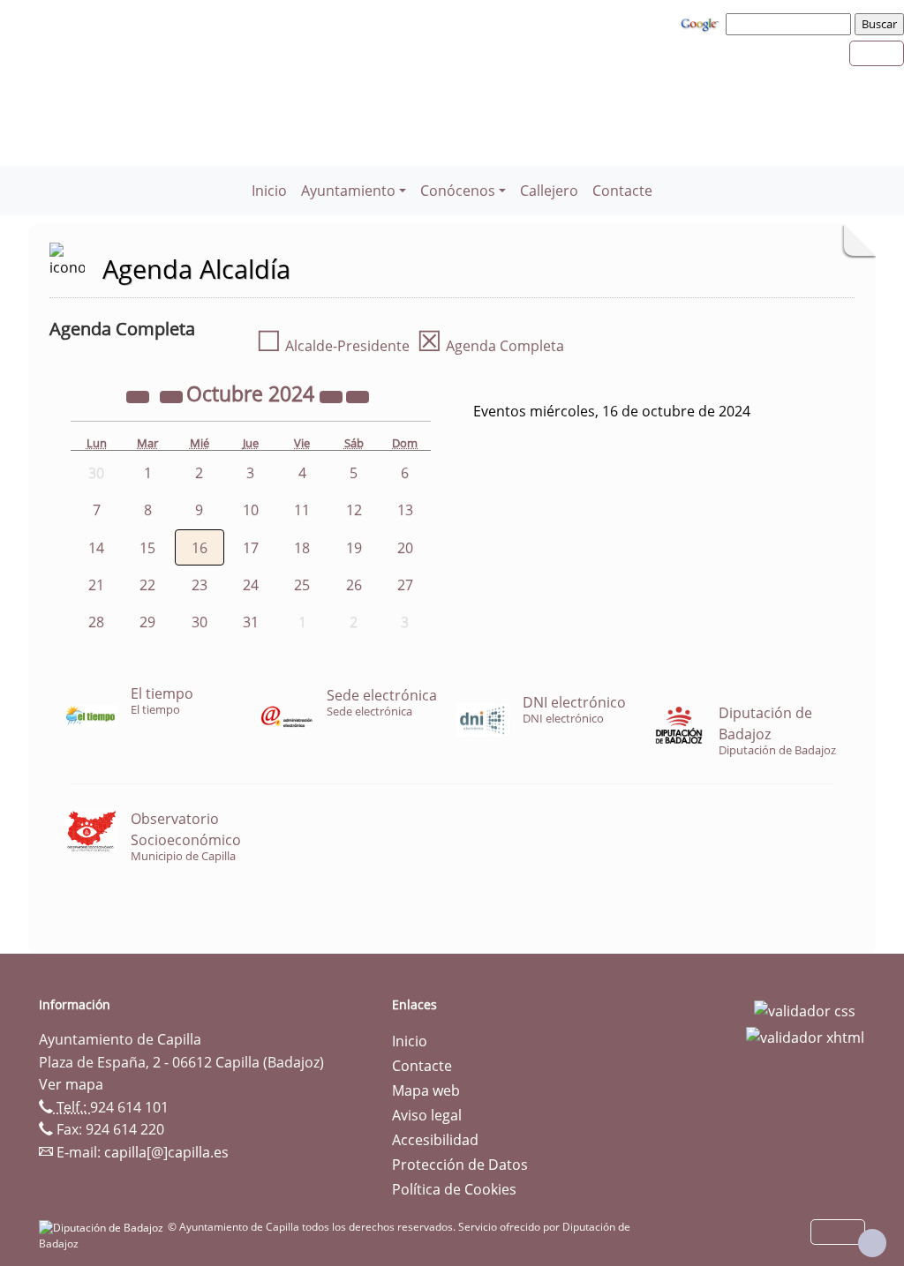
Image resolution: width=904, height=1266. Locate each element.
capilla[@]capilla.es (166, 1152)
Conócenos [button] (457, 190)
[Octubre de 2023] (139, 396)
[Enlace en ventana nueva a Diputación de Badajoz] (103, 1226)
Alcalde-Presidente (333, 346)
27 (405, 585)
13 (405, 510)
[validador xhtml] (805, 1035)
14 (96, 548)
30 (199, 622)
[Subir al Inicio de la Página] (872, 1243)
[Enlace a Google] (702, 23)
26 (354, 585)
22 (147, 585)
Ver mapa (71, 1084)
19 (354, 548)
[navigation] (791, 23)
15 (147, 548)
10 (251, 510)
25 (302, 585)
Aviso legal (427, 1115)
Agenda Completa (490, 346)
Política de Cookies (454, 1189)
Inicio (269, 190)
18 (302, 548)
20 (405, 548)
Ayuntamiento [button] (348, 190)
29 (147, 622)
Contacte (622, 190)
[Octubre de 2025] (333, 396)
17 (251, 548)
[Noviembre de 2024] (357, 396)
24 (251, 585)
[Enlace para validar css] (804, 1010)
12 (354, 510)
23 (199, 585)
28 (96, 622)
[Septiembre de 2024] (173, 396)
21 (96, 585)
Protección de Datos (460, 1164)
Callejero (549, 190)
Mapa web (426, 1090)
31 (251, 622)
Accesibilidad (435, 1140)
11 (302, 510)
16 (199, 548)
